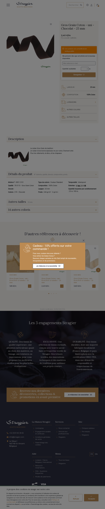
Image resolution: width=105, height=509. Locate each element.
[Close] (83, 240)
